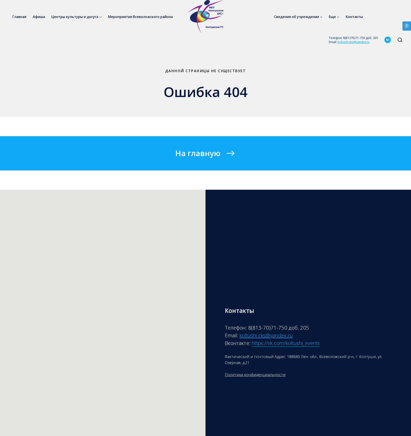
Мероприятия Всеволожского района (140, 16)
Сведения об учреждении (296, 16)
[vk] (387, 40)
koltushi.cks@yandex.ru (353, 42)
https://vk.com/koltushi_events (286, 342)
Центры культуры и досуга (74, 16)
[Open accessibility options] (406, 26)
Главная (19, 16)
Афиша (39, 16)
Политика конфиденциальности (255, 374)
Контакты (354, 16)
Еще (332, 16)
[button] (399, 39)
